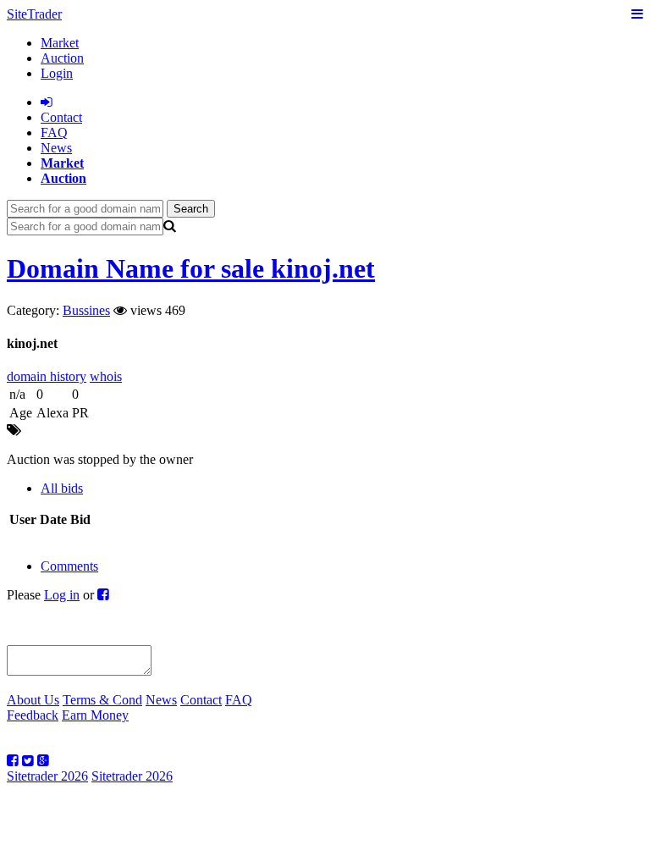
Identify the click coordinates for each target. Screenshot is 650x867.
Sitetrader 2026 (47, 776)
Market (60, 43)
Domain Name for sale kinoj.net (191, 268)
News (56, 148)
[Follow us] (13, 761)
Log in (62, 595)
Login (57, 73)
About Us (33, 700)
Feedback (32, 715)
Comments (69, 566)
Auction (62, 58)
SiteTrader (34, 14)
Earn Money (95, 715)
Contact (201, 700)
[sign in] (46, 102)
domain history (46, 376)
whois (106, 376)
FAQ (54, 132)
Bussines (86, 310)
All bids (62, 488)
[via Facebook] (103, 595)
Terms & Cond (102, 700)
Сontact (61, 117)
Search (191, 208)
